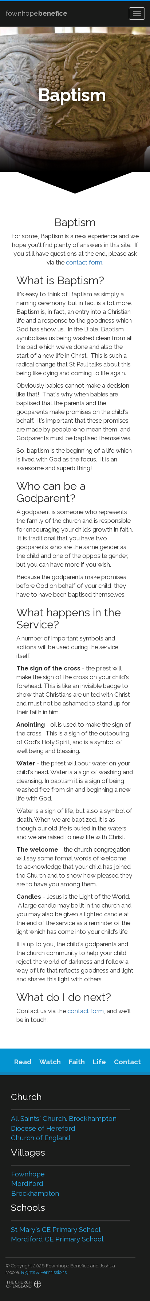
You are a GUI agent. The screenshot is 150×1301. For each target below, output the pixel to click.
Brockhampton (35, 1193)
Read (22, 1062)
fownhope (36, 13)
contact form (84, 262)
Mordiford (27, 1183)
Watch (50, 1062)
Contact (127, 1062)
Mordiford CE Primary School (57, 1239)
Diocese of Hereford (43, 1128)
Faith (77, 1062)
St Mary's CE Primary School (55, 1229)
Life (99, 1062)
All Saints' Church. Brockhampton (64, 1118)
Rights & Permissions (44, 1272)
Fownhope (28, 1174)
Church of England (40, 1138)
